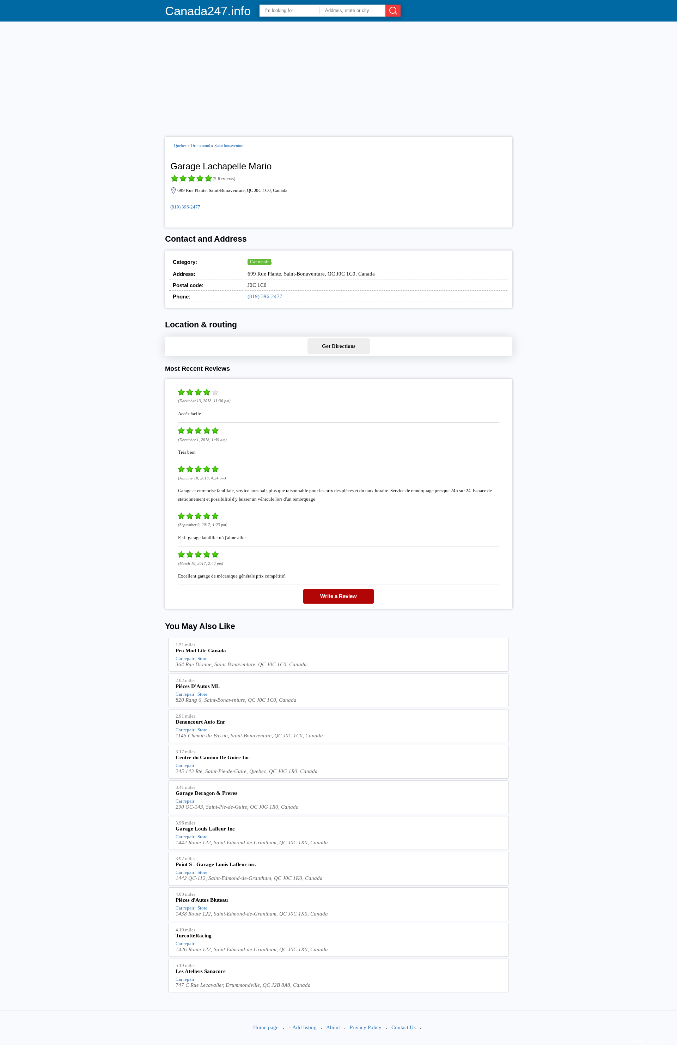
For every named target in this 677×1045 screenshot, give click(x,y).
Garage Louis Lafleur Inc (205, 829)
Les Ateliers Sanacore (201, 971)
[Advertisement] (338, 76)
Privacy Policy (366, 1027)
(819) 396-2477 (185, 207)
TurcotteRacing (194, 935)
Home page (266, 1027)
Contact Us (403, 1027)
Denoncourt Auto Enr (200, 722)
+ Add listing (302, 1027)
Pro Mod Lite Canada (201, 650)
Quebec (180, 145)
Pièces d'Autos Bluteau (202, 900)
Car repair (259, 261)
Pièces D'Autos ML (198, 686)
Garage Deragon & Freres (206, 793)
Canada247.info (208, 11)
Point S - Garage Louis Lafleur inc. (216, 864)
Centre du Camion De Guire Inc (213, 757)
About (333, 1027)
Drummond (200, 145)
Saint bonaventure (229, 145)
